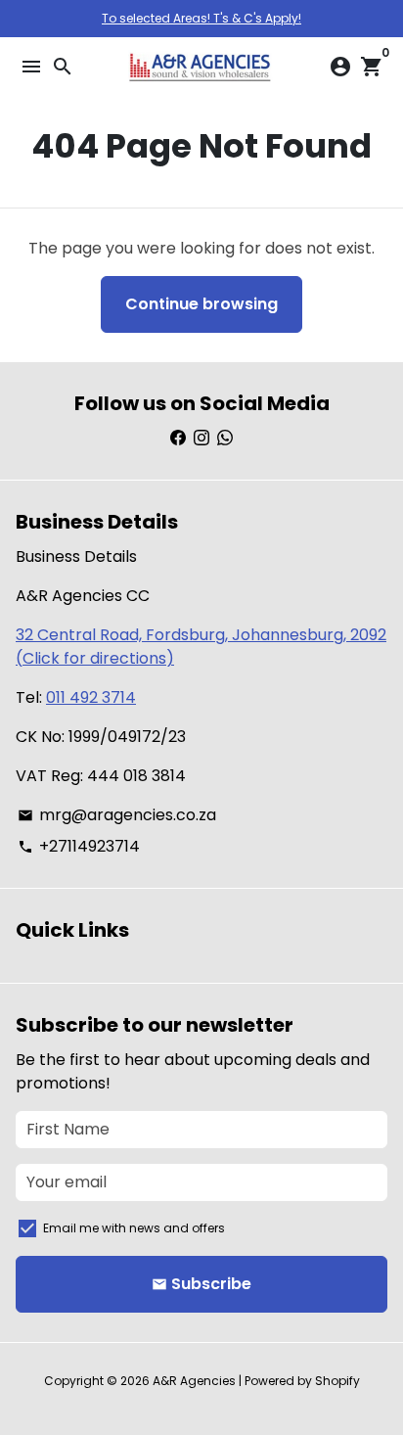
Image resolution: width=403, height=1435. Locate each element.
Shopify (337, 1380)
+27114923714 (79, 846)
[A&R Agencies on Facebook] (178, 438)
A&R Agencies (194, 1380)
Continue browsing (201, 304)
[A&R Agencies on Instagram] (201, 438)
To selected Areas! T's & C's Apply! (201, 18)
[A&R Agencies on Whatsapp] (225, 438)
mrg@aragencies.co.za (117, 815)
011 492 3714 (91, 697)
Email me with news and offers (134, 1228)
